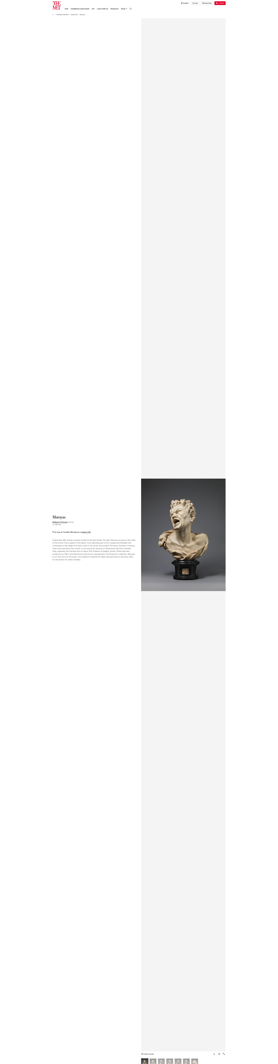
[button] (183, 535)
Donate (195, 3)
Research (114, 9)
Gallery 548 (86, 532)
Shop (123, 9)
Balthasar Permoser (60, 522)
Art (93, 9)
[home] (53, 15)
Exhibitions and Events (80, 9)
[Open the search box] (130, 9)
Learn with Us (102, 9)
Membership (207, 3)
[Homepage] (56, 5)
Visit (66, 9)
